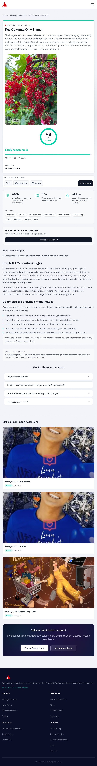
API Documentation (58, 699)
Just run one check (63, 648)
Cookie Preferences (58, 739)
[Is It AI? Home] (4, 4)
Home (5, 15)
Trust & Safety (7, 734)
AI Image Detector (17, 15)
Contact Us (54, 716)
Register (53, 750)
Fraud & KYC (7, 739)
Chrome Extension (9, 710)
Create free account (34, 648)
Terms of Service (57, 734)
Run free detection (47, 240)
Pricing (5, 716)
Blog (52, 705)
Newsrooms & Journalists (12, 728)
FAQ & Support (56, 710)
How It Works (7, 705)
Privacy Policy (55, 728)
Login (52, 745)
